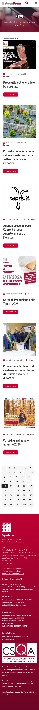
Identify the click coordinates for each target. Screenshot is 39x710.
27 (31, 486)
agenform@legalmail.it (29, 555)
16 (23, 477)
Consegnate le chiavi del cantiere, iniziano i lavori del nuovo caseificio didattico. (18, 372)
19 (10, 481)
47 (31, 504)
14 (10, 477)
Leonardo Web (17, 579)
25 (18, 486)
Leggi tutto (9, 94)
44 (11, 504)
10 (20, 472)
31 (24, 490)
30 (17, 490)
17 (29, 477)
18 (4, 481)
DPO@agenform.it (28, 587)
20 (17, 481)
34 (11, 495)
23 (4, 486)
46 (24, 504)
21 (23, 481)
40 (17, 499)
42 (30, 499)
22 (29, 481)
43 (4, 504)
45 (18, 504)
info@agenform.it (13, 555)
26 (24, 486)
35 (18, 495)
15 (16, 477)
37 (31, 495)
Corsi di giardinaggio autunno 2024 (16, 442)
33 (4, 495)
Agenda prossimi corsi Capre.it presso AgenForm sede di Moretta (17, 231)
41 (24, 499)
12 (32, 472)
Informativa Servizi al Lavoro (12, 571)
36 (24, 495)
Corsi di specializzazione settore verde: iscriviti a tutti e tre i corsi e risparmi (18, 157)
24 (11, 486)
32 (30, 490)
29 (11, 490)
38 (4, 499)
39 (11, 499)
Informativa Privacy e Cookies (12, 568)
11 (26, 472)
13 (4, 477)
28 (4, 490)
